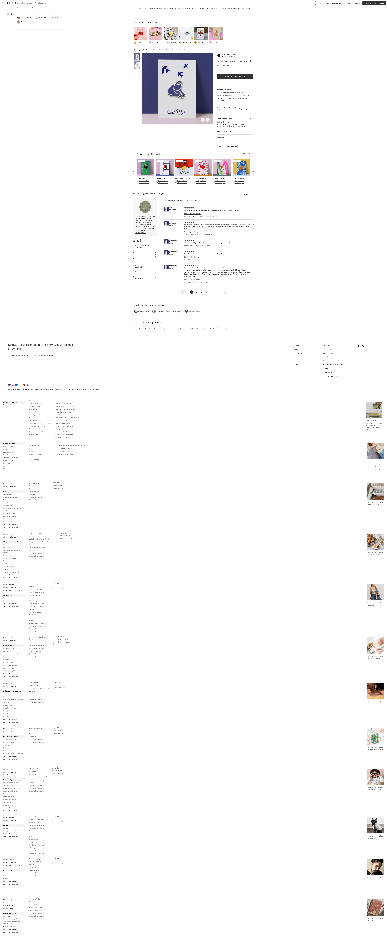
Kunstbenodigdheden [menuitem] (36, 728)
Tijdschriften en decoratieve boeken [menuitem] (12, 922)
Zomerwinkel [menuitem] (33, 409)
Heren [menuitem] (5, 466)
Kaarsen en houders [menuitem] (35, 454)
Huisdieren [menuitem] (7, 463)
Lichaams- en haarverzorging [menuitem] (38, 777)
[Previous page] (183, 292)
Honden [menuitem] (5, 828)
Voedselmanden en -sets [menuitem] (11, 572)
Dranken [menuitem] (6, 547)
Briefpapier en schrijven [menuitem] (11, 751)
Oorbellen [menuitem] (6, 702)
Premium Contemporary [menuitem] (63, 403)
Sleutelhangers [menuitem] (34, 601)
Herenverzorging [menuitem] (8, 662)
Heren (242, 8)
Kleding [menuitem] (5, 601)
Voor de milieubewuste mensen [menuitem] (39, 423)
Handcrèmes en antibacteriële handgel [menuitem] (42, 643)
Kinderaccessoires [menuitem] (9, 799)
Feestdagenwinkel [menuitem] (35, 415)
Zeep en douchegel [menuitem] (35, 651)
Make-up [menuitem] (6, 659)
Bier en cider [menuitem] (33, 536)
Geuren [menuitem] (5, 651)
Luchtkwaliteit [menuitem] (33, 768)
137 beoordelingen (139, 247)
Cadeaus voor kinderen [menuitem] (36, 429)
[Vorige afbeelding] (203, 120)
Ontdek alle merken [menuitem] (10, 524)
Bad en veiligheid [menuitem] (9, 780)
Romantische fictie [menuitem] (35, 907)
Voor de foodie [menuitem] (60, 415)
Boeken (248, 8)
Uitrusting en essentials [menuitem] (11, 782)
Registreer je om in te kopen (374, 3)
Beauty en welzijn (187, 8)
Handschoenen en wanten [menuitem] (37, 592)
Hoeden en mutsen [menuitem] (35, 598)
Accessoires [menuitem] (7, 595)
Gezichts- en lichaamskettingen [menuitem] (39, 688)
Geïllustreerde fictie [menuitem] (35, 910)
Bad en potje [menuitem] (33, 774)
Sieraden (198, 8)
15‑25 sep (240, 92)
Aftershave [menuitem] (32, 864)
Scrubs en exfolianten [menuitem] (36, 648)
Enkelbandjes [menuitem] (33, 682)
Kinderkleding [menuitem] (8, 805)
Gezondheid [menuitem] (33, 842)
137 (227, 56)
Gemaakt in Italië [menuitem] (61, 437)
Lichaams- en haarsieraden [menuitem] (12, 691)
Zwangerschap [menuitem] (8, 785)
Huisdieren (235, 8)
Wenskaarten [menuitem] (7, 745)
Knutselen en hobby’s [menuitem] (10, 736)
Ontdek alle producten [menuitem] (10, 527)
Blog (327, 3)
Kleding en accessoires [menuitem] (37, 825)
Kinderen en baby (224, 8)
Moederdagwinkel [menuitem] (35, 403)
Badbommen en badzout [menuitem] (37, 637)
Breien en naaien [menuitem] (34, 734)
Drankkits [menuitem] (32, 550)
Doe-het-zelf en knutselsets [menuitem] (38, 731)
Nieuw (147, 8)
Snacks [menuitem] (5, 569)
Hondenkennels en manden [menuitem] (38, 834)
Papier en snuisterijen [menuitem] (10, 457)
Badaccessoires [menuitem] (34, 483)
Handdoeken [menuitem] (33, 494)
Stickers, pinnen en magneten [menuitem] (13, 753)
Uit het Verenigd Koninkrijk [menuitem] (64, 426)
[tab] (173, 200)
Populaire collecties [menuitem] (10, 402)
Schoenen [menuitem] (6, 598)
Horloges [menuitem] (32, 618)
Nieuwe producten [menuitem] (35, 445)
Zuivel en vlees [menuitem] (8, 563)
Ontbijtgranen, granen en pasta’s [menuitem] (11, 551)
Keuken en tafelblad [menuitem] (65, 448)
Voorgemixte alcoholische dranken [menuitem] (40, 542)
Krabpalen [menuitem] (32, 831)
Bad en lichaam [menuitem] (8, 645)
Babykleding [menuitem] (7, 802)
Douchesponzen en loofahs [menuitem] (38, 645)
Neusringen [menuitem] (33, 694)
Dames (177, 8)
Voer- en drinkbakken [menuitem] (36, 817)
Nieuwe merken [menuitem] (34, 443)
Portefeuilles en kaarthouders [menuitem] (39, 615)
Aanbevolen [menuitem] (7, 408)
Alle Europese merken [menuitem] (62, 423)
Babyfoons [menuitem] (32, 771)
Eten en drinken (168, 8)
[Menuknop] (2, 14)
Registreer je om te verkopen (341, 3)
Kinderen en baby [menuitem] (9, 460)
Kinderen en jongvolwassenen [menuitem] (13, 919)
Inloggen (357, 3)
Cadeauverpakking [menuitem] (9, 742)
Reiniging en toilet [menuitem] (35, 822)
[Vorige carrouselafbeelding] (133, 171)
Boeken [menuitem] (5, 469)
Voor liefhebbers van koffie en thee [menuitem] (67, 417)
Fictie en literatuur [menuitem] (9, 913)
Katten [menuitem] (5, 825)
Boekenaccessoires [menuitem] (9, 926)
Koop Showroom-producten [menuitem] (12, 590)
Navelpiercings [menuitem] (34, 685)
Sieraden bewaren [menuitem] (9, 708)
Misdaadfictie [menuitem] (33, 905)
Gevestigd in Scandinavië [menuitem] (64, 434)
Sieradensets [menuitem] (7, 705)
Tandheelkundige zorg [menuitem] (36, 780)
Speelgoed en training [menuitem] (36, 845)
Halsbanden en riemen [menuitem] (36, 828)
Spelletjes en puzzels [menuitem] (10, 739)
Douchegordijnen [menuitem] (34, 491)
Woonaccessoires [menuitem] (9, 443)
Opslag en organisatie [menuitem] (66, 451)
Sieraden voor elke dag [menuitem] (36, 432)
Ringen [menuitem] (5, 713)
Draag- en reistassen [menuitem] (36, 819)
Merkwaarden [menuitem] (7, 405)
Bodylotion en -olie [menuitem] (35, 640)
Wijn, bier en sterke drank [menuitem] (12, 542)
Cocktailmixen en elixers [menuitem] (37, 547)
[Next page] (233, 292)
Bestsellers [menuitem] (7, 903)
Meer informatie (140, 232)
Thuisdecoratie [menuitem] (34, 459)
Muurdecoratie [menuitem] (64, 457)
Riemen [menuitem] (31, 586)
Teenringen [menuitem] (32, 697)
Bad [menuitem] (30, 448)
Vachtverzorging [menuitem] (34, 839)
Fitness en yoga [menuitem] (8, 648)
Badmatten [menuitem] (32, 489)
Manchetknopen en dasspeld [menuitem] (13, 699)
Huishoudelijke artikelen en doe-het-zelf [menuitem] (72, 445)
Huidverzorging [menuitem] (8, 668)
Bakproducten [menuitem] (8, 545)
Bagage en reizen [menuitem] (35, 612)
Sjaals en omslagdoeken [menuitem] (37, 603)
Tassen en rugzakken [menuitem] (36, 584)
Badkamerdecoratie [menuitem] (35, 486)
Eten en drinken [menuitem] (8, 446)
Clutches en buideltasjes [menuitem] (37, 589)
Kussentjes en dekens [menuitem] (66, 454)
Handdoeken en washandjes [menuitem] (38, 785)
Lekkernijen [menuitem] (32, 848)
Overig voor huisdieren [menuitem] (11, 831)
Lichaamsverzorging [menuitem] (36, 861)
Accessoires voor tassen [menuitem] (37, 623)
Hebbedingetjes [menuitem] (34, 420)
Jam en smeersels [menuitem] (9, 566)
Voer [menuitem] (30, 836)
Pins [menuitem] (4, 697)
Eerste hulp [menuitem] (32, 782)
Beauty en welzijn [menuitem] (9, 452)
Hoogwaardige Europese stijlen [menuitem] (65, 406)
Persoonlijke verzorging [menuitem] (11, 665)
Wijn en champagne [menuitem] (35, 533)
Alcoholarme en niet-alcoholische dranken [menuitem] (43, 545)
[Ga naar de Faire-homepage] (8, 3)
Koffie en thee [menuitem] (8, 555)
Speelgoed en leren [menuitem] (10, 794)
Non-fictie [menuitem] (6, 916)
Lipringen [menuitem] (32, 691)
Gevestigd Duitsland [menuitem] (62, 432)
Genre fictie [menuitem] (33, 902)
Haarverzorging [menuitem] (8, 657)
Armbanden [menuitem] (7, 694)
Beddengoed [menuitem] (33, 451)
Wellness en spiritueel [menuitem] (10, 671)
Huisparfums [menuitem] (63, 443)
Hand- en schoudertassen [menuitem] (37, 626)
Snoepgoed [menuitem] (7, 561)
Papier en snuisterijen (209, 8)
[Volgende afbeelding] (208, 120)
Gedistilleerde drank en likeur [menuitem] (39, 539)
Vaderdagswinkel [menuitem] (35, 406)
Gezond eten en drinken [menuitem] (63, 412)
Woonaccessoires (156, 8)
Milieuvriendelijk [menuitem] (8, 905)
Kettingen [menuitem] (6, 711)
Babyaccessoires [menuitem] (9, 797)
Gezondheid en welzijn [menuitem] (11, 654)
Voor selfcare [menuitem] (33, 434)
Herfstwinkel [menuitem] (33, 412)
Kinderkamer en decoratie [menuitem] (12, 788)
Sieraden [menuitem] (6, 455)
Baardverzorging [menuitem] (34, 859)
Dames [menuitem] (5, 449)
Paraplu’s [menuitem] (32, 620)
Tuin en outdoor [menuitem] (34, 457)
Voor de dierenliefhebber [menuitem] (37, 426)
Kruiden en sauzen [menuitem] (9, 558)
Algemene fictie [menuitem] (34, 899)
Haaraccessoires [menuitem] (34, 595)
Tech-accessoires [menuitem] (35, 609)
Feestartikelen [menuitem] (8, 748)
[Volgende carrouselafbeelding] (253, 171)
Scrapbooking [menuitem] (33, 736)
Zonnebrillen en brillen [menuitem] (36, 606)
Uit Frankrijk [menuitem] (59, 429)
